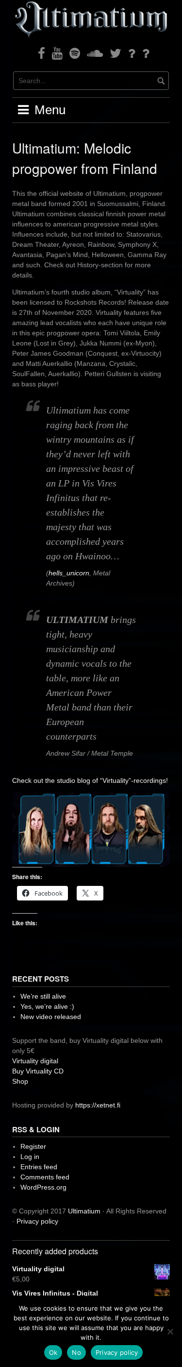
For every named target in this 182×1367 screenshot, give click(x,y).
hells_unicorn (69, 573)
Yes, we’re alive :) (47, 1006)
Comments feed (44, 1177)
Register (33, 1146)
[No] (170, 1331)
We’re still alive (43, 996)
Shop (20, 1081)
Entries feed (38, 1167)
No (76, 1352)
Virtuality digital (35, 1061)
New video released (50, 1017)
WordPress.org (43, 1187)
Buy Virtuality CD (38, 1071)
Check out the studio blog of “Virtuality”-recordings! (90, 780)
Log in (29, 1156)
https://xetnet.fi (97, 1105)
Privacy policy (37, 1221)
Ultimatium (84, 1211)
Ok (53, 1352)
